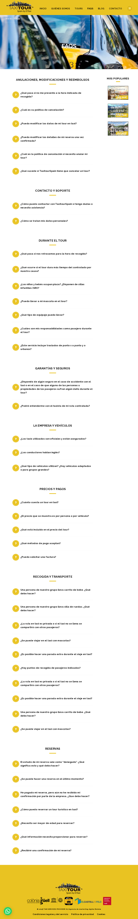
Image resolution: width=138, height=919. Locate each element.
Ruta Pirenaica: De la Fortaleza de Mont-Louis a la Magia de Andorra (117, 106)
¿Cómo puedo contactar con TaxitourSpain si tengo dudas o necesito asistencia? (56, 206)
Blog (101, 8)
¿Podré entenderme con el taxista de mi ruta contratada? (55, 406)
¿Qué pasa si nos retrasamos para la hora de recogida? (53, 253)
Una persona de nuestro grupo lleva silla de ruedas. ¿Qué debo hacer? (55, 608)
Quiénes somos (60, 8)
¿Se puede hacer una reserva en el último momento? (52, 779)
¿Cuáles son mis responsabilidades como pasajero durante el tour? (56, 330)
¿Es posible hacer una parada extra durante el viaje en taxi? (56, 654)
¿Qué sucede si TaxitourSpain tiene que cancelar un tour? (55, 171)
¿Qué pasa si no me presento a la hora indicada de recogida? (50, 95)
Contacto (115, 8)
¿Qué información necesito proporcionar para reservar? (53, 836)
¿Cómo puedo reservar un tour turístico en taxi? (49, 809)
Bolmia (98, 909)
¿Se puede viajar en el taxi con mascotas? (45, 640)
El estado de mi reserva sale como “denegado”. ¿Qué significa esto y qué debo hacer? (52, 764)
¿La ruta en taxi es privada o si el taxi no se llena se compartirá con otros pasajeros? (51, 625)
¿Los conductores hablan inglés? (40, 452)
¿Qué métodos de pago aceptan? (40, 543)
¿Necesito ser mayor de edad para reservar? (47, 823)
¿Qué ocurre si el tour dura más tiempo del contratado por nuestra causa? (55, 269)
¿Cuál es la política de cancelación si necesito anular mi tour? (53, 156)
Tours (79, 8)
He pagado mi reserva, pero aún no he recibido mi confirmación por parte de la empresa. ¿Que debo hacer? (55, 794)
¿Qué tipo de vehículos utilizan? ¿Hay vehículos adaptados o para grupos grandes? (55, 468)
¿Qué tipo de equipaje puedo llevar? (42, 315)
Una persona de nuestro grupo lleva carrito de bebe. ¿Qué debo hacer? (55, 591)
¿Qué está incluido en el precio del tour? (44, 529)
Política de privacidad (82, 914)
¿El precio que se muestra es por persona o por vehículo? (54, 516)
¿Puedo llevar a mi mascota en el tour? (43, 301)
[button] (8, 911)
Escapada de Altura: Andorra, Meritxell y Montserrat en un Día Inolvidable (118, 124)
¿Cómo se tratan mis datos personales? (44, 221)
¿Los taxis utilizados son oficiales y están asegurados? (53, 438)
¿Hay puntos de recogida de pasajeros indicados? (50, 667)
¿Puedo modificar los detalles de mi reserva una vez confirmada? (52, 139)
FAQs (90, 8)
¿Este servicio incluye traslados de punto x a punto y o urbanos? (52, 347)
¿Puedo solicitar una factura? (38, 557)
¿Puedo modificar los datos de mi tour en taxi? (48, 123)
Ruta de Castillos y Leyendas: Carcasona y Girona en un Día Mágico (119, 88)
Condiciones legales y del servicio (50, 914)
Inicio (43, 8)
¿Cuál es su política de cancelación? (42, 109)
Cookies (101, 914)
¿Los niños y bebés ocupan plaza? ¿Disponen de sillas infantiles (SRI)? (52, 286)
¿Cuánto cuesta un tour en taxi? (39, 502)
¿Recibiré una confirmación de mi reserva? (46, 850)
